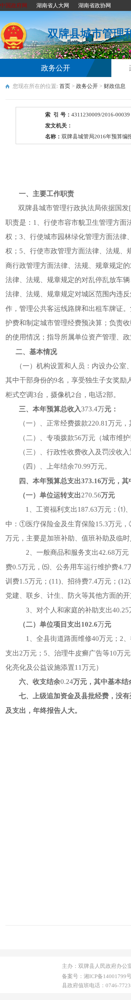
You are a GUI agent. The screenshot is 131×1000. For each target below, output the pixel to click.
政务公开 (55, 68)
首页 (64, 86)
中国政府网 (13, 5)
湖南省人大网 (52, 5)
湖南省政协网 (94, 5)
